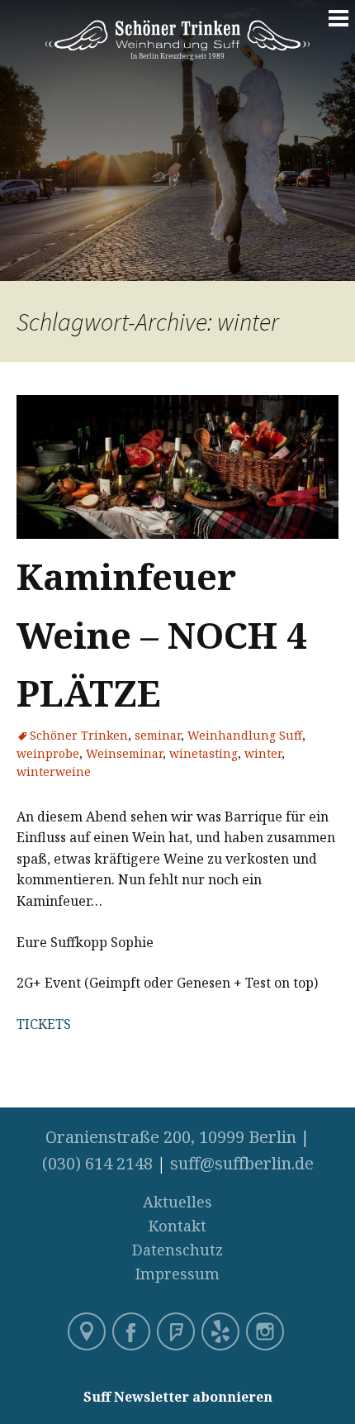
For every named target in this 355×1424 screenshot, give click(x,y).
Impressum (177, 1274)
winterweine (54, 771)
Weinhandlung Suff (244, 735)
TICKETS (44, 1024)
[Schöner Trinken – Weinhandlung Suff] (177, 51)
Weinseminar (124, 753)
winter (263, 753)
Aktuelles (177, 1202)
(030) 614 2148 (97, 1163)
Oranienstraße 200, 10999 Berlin (170, 1137)
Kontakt (177, 1226)
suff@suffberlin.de (242, 1163)
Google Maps (88, 1333)
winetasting (203, 753)
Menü (338, 26)
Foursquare (177, 1333)
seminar (158, 735)
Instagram (266, 1333)
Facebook (133, 1333)
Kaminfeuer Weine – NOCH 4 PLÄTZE (162, 634)
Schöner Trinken (79, 735)
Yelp (222, 1333)
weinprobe (48, 753)
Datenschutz (177, 1250)
